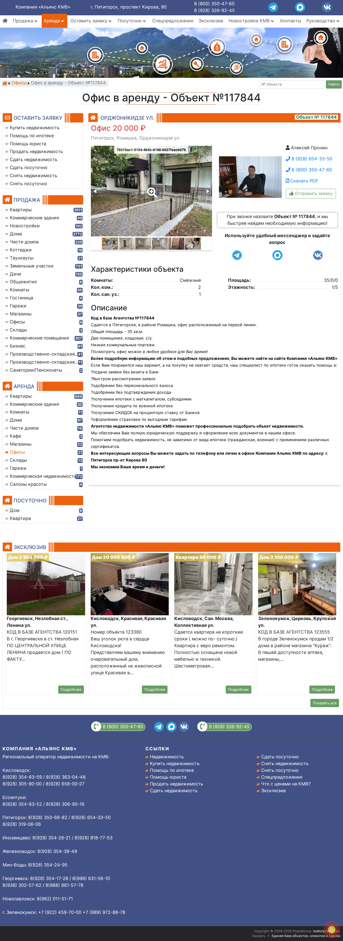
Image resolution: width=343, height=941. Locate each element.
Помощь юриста (168, 777)
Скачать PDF (303, 180)
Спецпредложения (172, 20)
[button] (151, 189)
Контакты (290, 20)
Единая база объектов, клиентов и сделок (306, 936)
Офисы (19, 83)
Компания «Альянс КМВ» (43, 7)
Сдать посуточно (280, 756)
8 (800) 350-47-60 (214, 3)
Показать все (325, 703)
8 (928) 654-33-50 (311, 158)
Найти (333, 84)
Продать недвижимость (176, 783)
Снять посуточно (280, 770)
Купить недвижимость (175, 763)
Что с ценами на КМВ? (286, 783)
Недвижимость (167, 756)
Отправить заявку (313, 193)
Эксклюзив (211, 20)
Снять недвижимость (285, 763)
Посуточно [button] (130, 20)
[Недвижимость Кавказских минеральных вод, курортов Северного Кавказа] (4, 83)
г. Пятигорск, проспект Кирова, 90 (128, 7)
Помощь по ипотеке (172, 770)
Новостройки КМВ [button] (249, 20)
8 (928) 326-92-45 (214, 10)
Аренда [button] (52, 20)
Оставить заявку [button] (89, 20)
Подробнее (71, 689)
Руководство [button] (321, 20)
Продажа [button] (23, 20)
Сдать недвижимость (174, 790)
